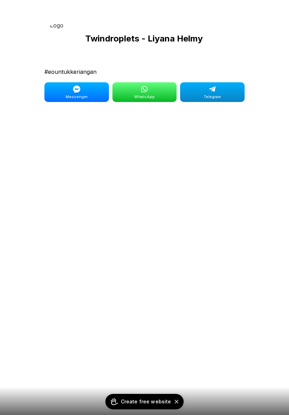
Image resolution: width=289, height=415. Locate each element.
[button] (177, 401)
